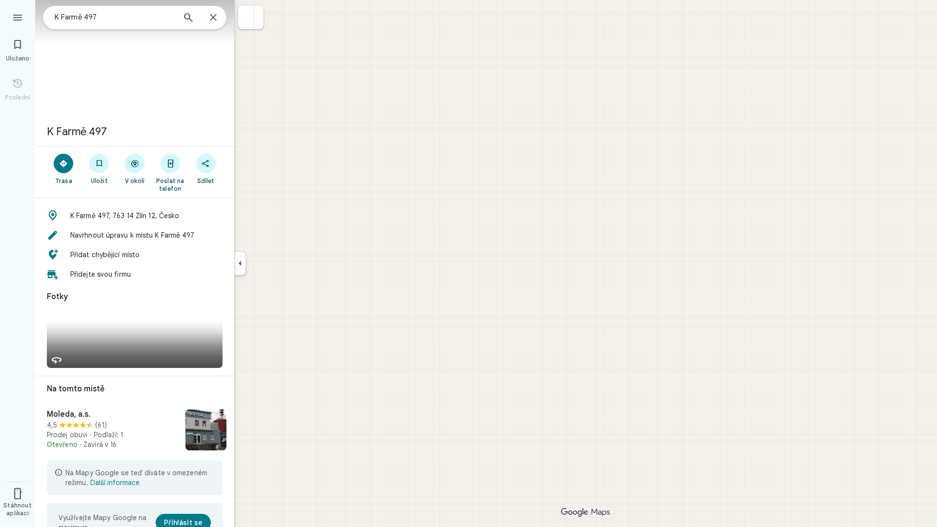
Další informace (115, 482)
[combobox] (115, 17)
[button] (246, 17)
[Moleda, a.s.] (134, 431)
